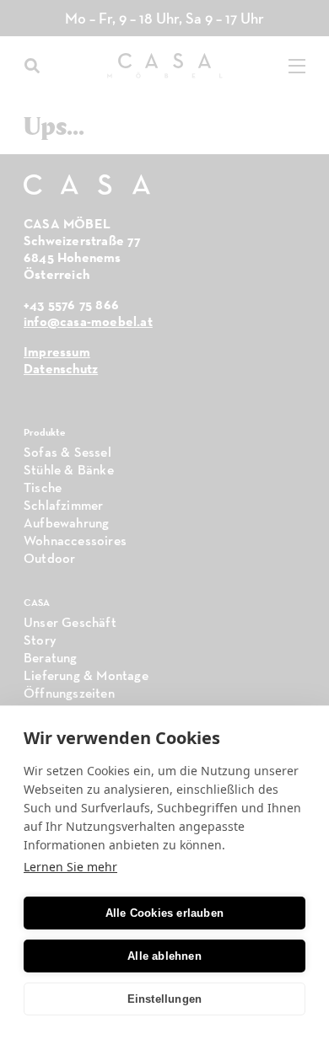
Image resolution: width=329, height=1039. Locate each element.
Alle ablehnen (164, 956)
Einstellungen (164, 999)
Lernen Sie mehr (70, 867)
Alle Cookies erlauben (164, 913)
